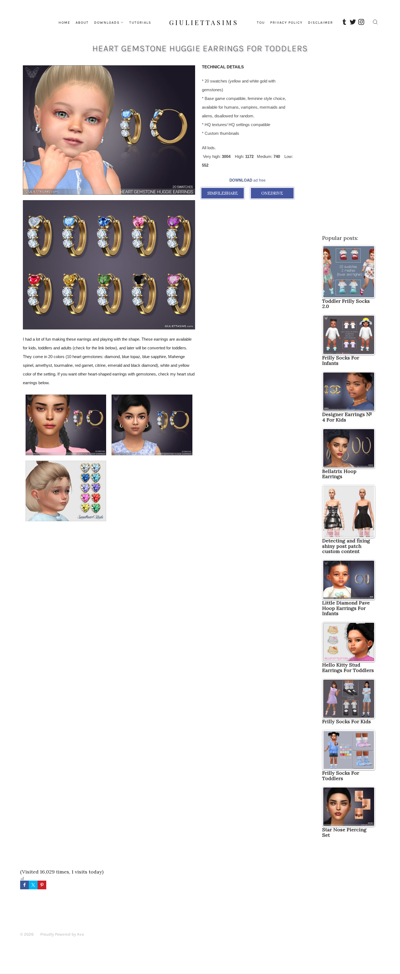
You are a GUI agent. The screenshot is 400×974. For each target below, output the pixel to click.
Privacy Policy (286, 22)
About (82, 22)
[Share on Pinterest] (42, 885)
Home (64, 22)
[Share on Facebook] (24, 885)
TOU (261, 22)
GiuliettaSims (204, 22)
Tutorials (140, 22)
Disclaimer (320, 22)
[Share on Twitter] (33, 885)
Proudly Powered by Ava (62, 934)
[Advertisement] (247, 246)
